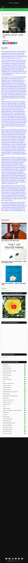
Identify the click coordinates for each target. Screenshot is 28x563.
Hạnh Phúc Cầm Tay (14, 385)
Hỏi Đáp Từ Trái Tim (14, 389)
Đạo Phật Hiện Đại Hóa (14, 429)
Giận (14, 381)
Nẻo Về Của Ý (14, 398)
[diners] (19, 558)
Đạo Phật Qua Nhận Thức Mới (14, 423)
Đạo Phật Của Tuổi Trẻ (14, 427)
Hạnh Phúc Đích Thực (14, 387)
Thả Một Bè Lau (14, 412)
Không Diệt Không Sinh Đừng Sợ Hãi (14, 391)
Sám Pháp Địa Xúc (14, 404)
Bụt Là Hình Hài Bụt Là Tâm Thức (14, 371)
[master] (12, 558)
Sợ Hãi (14, 406)
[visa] (9, 558)
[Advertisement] (14, 453)
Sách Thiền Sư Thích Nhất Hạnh (10, 240)
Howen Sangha (14, 3)
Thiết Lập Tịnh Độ (14, 408)
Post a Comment (5, 290)
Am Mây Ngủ (14, 364)
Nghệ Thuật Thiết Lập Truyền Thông (14, 395)
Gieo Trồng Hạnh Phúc (14, 379)
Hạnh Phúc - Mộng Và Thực (14, 383)
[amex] (22, 558)
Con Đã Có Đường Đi (14, 375)
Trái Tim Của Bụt (14, 416)
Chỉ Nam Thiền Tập (14, 373)
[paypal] (6, 558)
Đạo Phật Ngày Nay (14, 420)
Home (2, 13)
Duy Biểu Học (14, 377)
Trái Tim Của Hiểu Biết (14, 418)
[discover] (16, 558)
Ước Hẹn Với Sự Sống (14, 433)
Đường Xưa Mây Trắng (14, 425)
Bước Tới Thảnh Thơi (14, 368)
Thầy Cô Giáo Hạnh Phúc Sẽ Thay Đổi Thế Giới (14, 410)
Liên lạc (3, 6)
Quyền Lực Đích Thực (14, 402)
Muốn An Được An (14, 393)
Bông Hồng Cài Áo (14, 366)
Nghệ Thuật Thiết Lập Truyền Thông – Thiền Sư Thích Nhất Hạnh (13, 262)
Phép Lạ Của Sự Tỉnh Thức (14, 400)
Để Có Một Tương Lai (14, 431)
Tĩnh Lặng (14, 414)
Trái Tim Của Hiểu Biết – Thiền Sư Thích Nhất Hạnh (13, 284)
